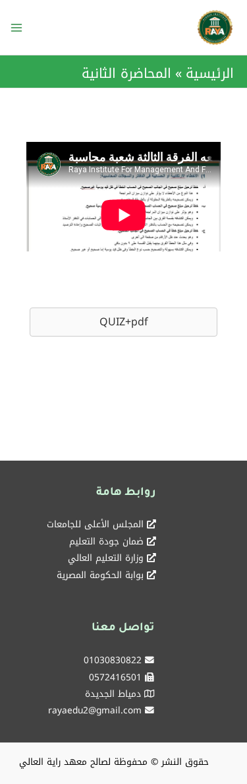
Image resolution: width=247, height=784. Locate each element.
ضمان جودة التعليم (106, 541)
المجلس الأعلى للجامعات (95, 524)
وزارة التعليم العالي (106, 557)
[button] (123, 322)
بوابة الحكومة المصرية (100, 574)
